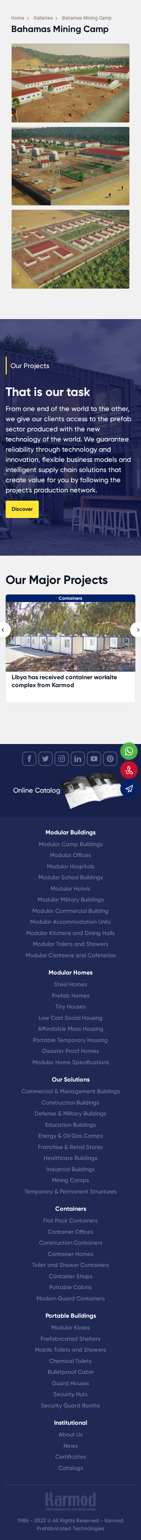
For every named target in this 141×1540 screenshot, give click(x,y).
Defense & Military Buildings (70, 1113)
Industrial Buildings (70, 1169)
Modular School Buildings (70, 877)
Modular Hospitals (70, 866)
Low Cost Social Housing (71, 1017)
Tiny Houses (70, 1006)
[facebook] (29, 759)
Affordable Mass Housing (70, 1028)
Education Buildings (70, 1124)
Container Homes (70, 1254)
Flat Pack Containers (70, 1220)
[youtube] (94, 759)
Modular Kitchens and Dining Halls (70, 933)
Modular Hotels (70, 888)
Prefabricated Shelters (70, 1338)
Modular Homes (70, 972)
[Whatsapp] (129, 751)
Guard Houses (70, 1383)
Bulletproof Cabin (71, 1372)
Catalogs (70, 1468)
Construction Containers (70, 1242)
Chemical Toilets (70, 1361)
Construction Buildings (70, 1102)
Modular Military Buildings (71, 899)
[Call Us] (129, 770)
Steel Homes (70, 984)
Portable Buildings (70, 1315)
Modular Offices (70, 855)
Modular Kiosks (70, 1327)
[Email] (129, 789)
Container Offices (70, 1231)
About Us (71, 1434)
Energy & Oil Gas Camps (70, 1135)
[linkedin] (78, 759)
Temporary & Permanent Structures (70, 1191)
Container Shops (70, 1276)
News (71, 1445)
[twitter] (45, 759)
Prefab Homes (70, 995)
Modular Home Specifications (70, 1062)
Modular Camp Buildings (71, 844)
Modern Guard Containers (70, 1298)
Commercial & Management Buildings (70, 1091)
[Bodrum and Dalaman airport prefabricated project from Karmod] (70, 640)
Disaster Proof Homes (70, 1051)
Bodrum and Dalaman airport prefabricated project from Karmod (61, 681)
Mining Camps (70, 1180)
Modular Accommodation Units (70, 921)
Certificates (70, 1456)
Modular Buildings (70, 832)
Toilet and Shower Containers (70, 1265)
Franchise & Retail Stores (70, 1147)
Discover (22, 509)
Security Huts (70, 1394)
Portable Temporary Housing (70, 1040)
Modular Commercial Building (70, 911)
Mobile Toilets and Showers (70, 1349)
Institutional (70, 1422)
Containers (70, 598)
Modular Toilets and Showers (70, 944)
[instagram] (62, 759)
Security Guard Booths (70, 1405)
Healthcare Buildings (70, 1158)
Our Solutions (70, 1079)
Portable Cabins (70, 1287)
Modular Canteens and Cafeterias (71, 955)
